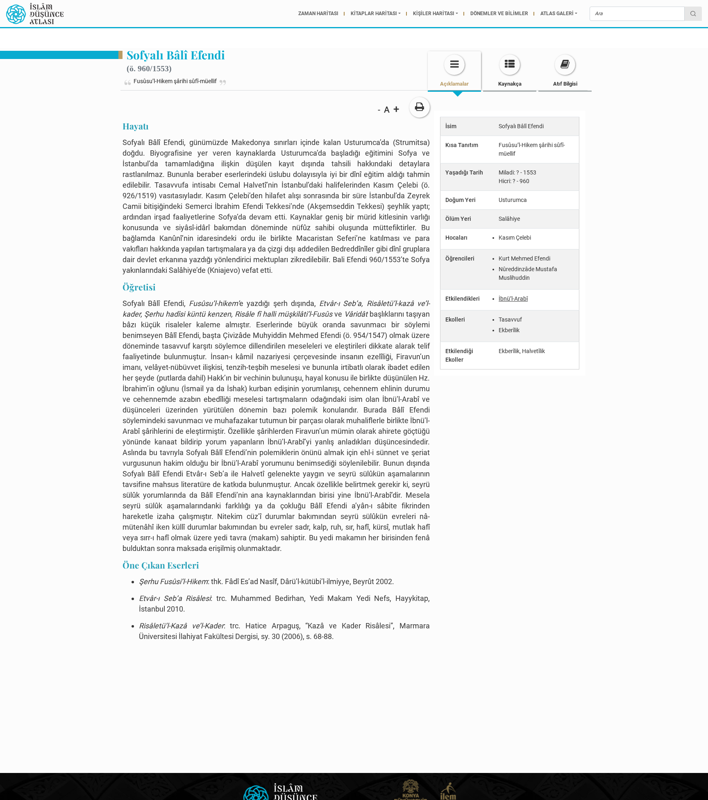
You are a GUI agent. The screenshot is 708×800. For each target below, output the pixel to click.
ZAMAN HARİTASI (318, 13)
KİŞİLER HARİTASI (433, 13)
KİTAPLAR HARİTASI (374, 13)
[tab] (454, 70)
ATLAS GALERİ (557, 13)
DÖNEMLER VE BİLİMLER (499, 13)
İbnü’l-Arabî (513, 298)
